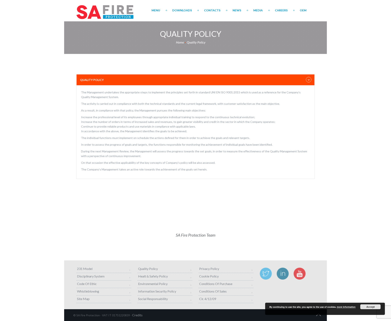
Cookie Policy (209, 276)
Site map (83, 299)
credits (137, 315)
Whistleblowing (88, 291)
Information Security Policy (157, 291)
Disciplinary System (90, 276)
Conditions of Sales (213, 291)
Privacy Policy (209, 269)
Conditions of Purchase (215, 284)
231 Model (84, 269)
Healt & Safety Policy (153, 276)
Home (180, 42)
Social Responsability (153, 299)
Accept (370, 307)
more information (346, 306)
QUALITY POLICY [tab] (92, 80)
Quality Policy (148, 269)
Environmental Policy (153, 284)
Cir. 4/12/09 (207, 299)
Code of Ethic (87, 284)
